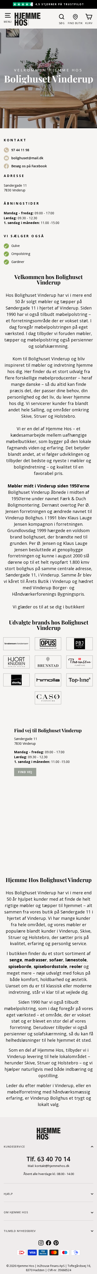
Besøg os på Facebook (29, 166)
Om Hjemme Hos (16, 1212)
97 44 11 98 (20, 150)
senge (15, 960)
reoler (75, 966)
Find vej (25, 772)
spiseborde (19, 966)
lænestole (76, 960)
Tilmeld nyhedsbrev (20, 1231)
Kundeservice (14, 1146)
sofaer (56, 960)
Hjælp (8, 1194)
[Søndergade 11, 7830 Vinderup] (48, 791)
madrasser (35, 960)
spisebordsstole (50, 966)
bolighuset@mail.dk (27, 158)
